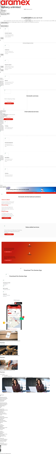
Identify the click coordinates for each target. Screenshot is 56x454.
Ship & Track (3, 10)
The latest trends (2, 330)
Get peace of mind (6, 282)
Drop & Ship (5, 211)
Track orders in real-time (5, 284)
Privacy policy (30, 377)
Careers (1, 424)
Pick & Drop (5, 205)
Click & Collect (6, 199)
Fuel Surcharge (2, 400)
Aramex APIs (2, 438)
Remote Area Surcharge (3, 398)
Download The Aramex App (33, 270)
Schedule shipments (6, 289)
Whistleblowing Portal (3, 397)
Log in (25, 9)
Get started (6, 218)
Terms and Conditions (3, 413)
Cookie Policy (2, 418)
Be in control (5, 288)
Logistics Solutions (4, 22)
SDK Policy (1, 411)
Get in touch (9, 101)
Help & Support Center (3, 427)
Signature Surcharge (3, 399)
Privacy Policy (2, 409)
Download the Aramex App (18, 276)
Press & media (8, 260)
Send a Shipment (28, 17)
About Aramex (2, 428)
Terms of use (10, 376)
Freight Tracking (28, 20)
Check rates (9, 103)
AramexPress (2, 425)
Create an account (29, 9)
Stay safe (5, 294)
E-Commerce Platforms (3, 439)
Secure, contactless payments (6, 296)
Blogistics (1, 426)
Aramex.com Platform (3, 440)
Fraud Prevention (2, 412)
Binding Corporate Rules (4, 417)
